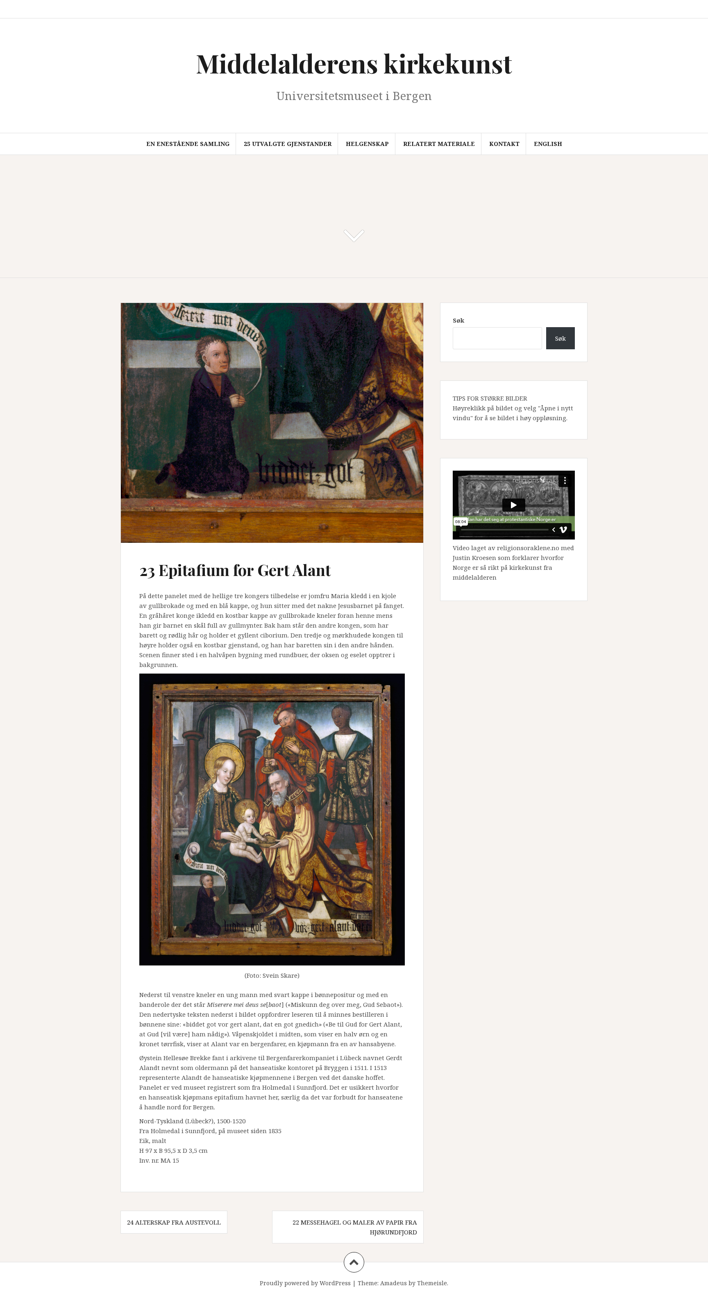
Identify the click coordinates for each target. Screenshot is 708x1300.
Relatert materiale (439, 144)
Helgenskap (367, 144)
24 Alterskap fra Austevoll (174, 1222)
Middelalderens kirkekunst (354, 63)
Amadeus (393, 1283)
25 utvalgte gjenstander (287, 144)
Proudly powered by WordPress (305, 1283)
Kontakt (504, 144)
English (548, 144)
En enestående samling (187, 144)
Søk (458, 320)
